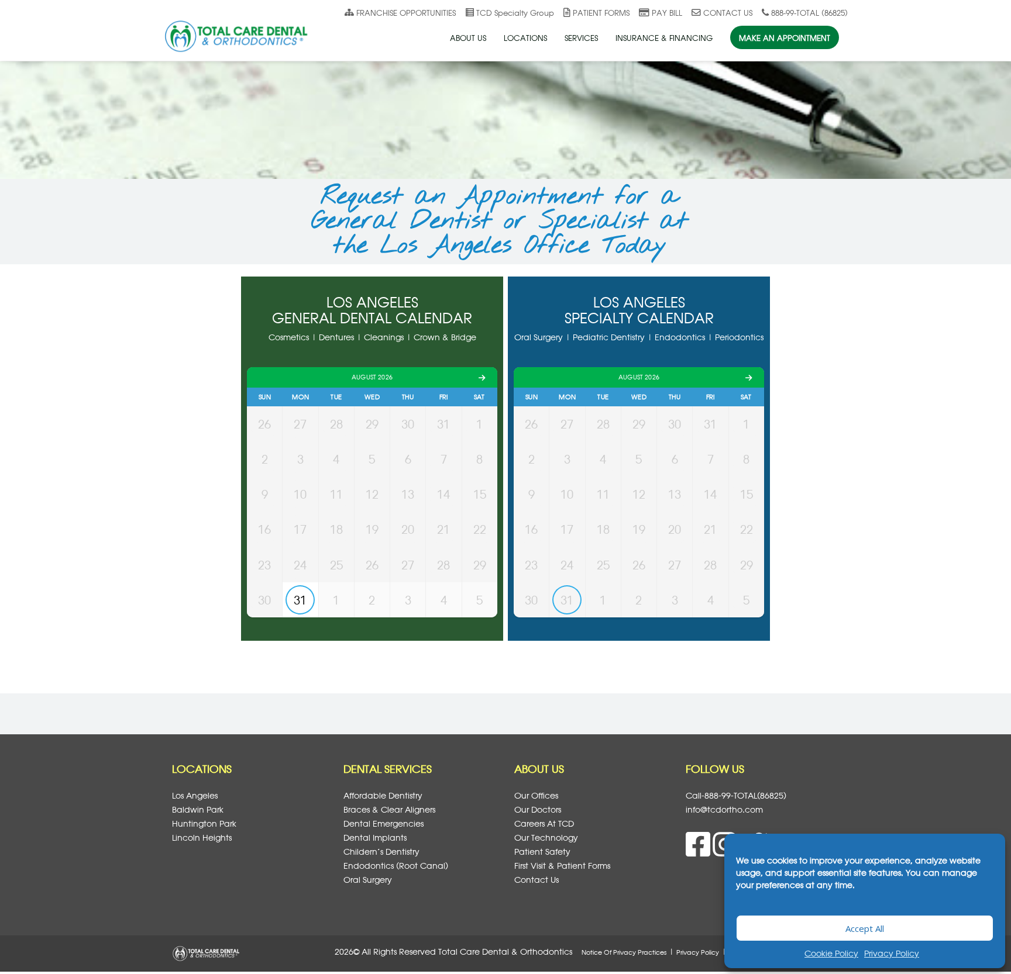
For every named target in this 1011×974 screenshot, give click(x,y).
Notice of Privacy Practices (624, 952)
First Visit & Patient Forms (562, 865)
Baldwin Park (197, 809)
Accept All (864, 928)
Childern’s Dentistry (381, 851)
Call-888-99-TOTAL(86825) (736, 795)
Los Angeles (195, 795)
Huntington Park (204, 823)
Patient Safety (542, 851)
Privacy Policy (891, 953)
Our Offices (536, 795)
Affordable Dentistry (382, 795)
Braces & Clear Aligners (389, 809)
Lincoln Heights (202, 837)
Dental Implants (375, 837)
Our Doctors (537, 809)
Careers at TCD (544, 823)
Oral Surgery (367, 879)
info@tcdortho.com (724, 809)
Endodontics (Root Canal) (395, 865)
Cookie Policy (831, 953)
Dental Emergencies (383, 823)
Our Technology (546, 837)
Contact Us (536, 879)
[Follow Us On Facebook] (699, 851)
